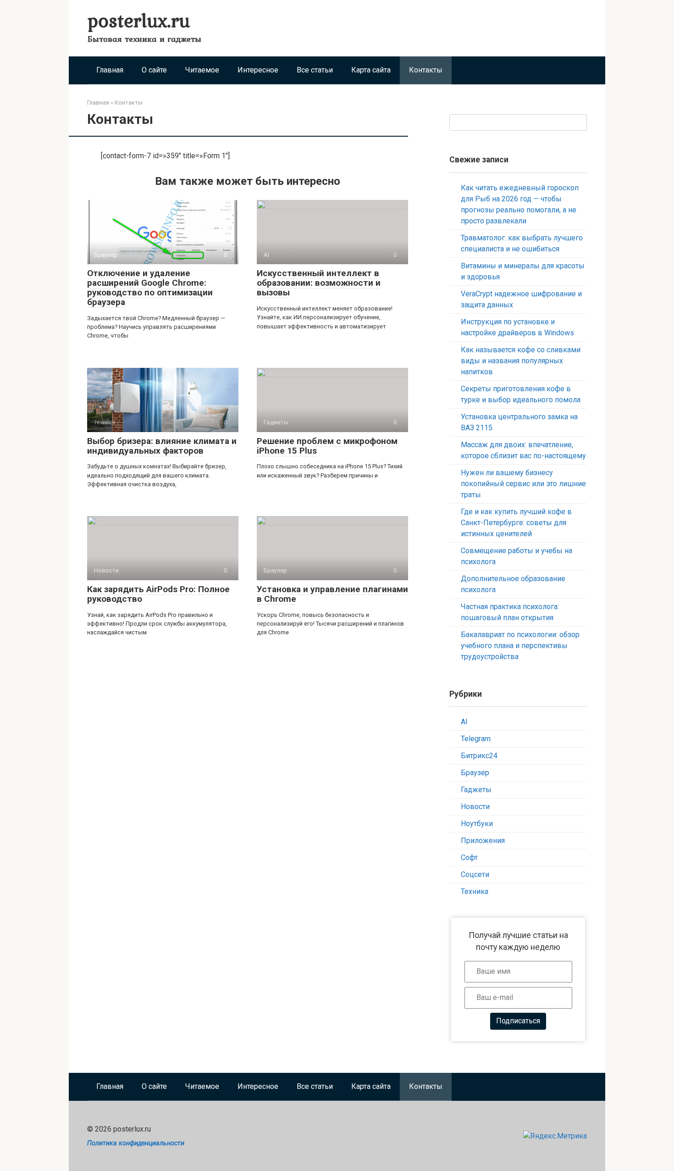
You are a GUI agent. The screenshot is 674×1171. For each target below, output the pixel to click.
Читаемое (202, 70)
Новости (475, 806)
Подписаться (518, 1020)
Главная (109, 70)
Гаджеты (476, 789)
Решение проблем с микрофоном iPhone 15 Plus (327, 446)
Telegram (476, 738)
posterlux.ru (139, 20)
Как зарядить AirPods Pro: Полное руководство (158, 594)
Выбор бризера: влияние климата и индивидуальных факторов (162, 446)
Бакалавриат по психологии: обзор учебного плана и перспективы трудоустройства (520, 645)
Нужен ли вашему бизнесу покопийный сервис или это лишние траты (523, 483)
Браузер (475, 772)
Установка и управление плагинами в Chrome (332, 594)
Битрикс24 (479, 755)
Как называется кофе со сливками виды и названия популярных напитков (520, 360)
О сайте (154, 70)
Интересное (258, 70)
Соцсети (475, 874)
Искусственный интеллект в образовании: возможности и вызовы (319, 283)
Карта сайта (371, 70)
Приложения (483, 840)
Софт (469, 857)
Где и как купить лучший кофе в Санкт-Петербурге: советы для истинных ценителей (516, 522)
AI (464, 721)
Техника (474, 891)
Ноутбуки (477, 823)
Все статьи (315, 70)
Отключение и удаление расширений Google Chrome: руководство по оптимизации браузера (150, 287)
